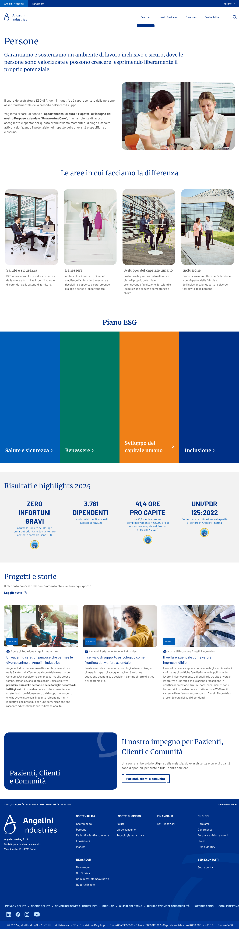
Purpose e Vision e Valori (213, 835)
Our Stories (83, 873)
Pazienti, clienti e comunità (92, 835)
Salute (121, 823)
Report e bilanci (85, 884)
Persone (81, 829)
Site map (108, 906)
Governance (205, 829)
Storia (201, 841)
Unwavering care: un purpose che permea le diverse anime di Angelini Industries (39, 659)
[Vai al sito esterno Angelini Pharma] (30, 824)
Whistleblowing (130, 906)
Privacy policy (15, 906)
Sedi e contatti (207, 867)
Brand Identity (206, 846)
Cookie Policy (40, 906)
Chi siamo (204, 823)
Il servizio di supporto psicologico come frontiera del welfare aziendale (115, 659)
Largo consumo (126, 829)
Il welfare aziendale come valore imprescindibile (187, 659)
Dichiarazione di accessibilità (168, 906)
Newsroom (83, 867)
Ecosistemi (83, 841)
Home (18, 804)
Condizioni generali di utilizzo (76, 906)
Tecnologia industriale (130, 835)
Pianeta (80, 846)
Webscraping (204, 906)
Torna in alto (225, 804)
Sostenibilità (48, 804)
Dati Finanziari (166, 823)
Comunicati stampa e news (92, 878)
